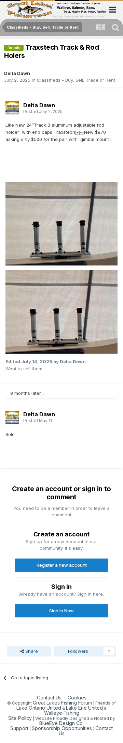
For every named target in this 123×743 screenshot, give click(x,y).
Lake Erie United (84, 708)
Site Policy (20, 718)
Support (19, 728)
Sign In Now (61, 610)
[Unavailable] (61, 223)
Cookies (77, 697)
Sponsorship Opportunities (62, 728)
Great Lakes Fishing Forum (62, 703)
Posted (43, 111)
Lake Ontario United (38, 708)
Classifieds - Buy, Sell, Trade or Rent (76, 80)
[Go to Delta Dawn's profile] (12, 108)
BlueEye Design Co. (61, 723)
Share (31, 651)
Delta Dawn (17, 73)
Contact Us (49, 697)
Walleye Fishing (61, 713)
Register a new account (62, 565)
